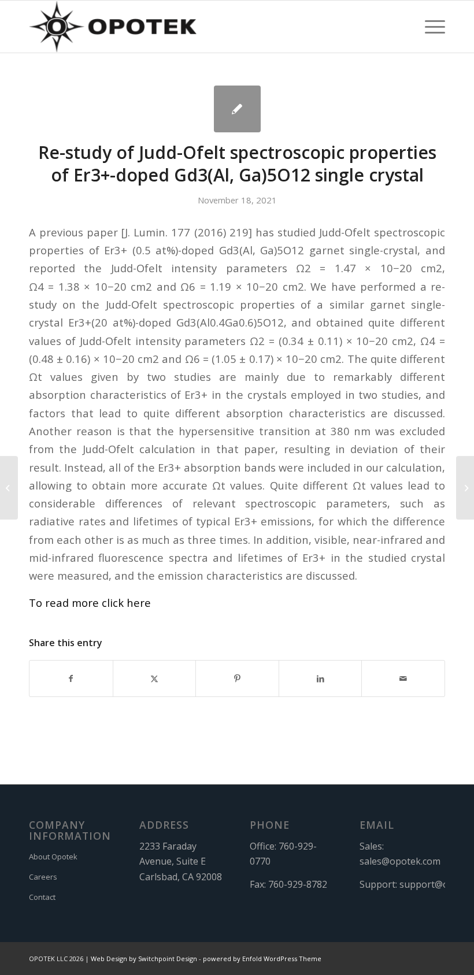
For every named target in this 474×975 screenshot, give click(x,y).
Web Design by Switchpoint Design (144, 958)
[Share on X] (154, 678)
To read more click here (90, 602)
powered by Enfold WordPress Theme (262, 958)
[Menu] (429, 27)
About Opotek (53, 856)
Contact (42, 897)
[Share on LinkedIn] (320, 678)
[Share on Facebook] (71, 678)
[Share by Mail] (403, 678)
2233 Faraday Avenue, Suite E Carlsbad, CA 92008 (180, 861)
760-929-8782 (297, 884)
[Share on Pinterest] (237, 678)
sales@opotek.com (400, 861)
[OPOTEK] (113, 27)
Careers (43, 877)
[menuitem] (429, 27)
